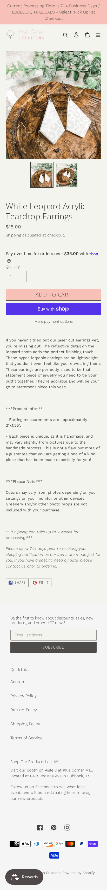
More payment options (54, 321)
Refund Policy (23, 709)
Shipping (13, 235)
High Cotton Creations (43, 873)
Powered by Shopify (79, 873)
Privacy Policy (23, 695)
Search (17, 681)
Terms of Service (26, 737)
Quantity (13, 267)
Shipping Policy (25, 723)
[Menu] (98, 34)
